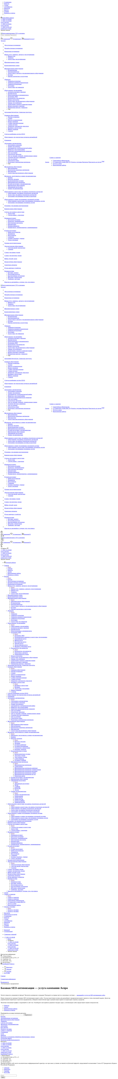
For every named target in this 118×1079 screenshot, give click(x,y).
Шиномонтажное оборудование (20, 601)
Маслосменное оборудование (19, 724)
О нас (2, 1033)
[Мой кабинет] (2, 532)
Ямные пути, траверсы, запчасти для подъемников (26, 589)
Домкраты (14, 614)
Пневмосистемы (16, 882)
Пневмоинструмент (17, 835)
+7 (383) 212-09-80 (6, 19)
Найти (2, 1077)
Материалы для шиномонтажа (9, 1024)
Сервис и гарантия (13, 897)
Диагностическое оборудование (20, 864)
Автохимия (4, 1026)
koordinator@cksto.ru (8, 964)
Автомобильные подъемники (9, 1018)
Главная (10, 568)
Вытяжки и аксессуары (21, 685)
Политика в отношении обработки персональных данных (18, 1037)
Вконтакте (9, 967)
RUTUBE (7, 973)
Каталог (10, 579)
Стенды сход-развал (6, 1023)
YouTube (8, 971)
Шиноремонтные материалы (23, 765)
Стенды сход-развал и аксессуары (21, 827)
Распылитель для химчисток (23, 651)
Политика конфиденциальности (10, 1040)
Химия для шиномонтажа (22, 794)
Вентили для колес (20, 741)
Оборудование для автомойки (20, 626)
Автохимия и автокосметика (19, 701)
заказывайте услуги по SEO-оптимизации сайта (91, 995)
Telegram (8, 969)
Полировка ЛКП (19, 635)
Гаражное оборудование (18, 670)
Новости (3, 1035)
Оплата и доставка (13, 910)
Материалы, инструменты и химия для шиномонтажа (27, 735)
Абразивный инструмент (22, 783)
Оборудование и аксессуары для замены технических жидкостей (30, 807)
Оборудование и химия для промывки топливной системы (28, 816)
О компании (4, 1032)
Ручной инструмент (17, 849)
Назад (9, 567)
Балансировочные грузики (22, 754)
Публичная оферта (6, 1038)
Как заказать (4, 1027)
